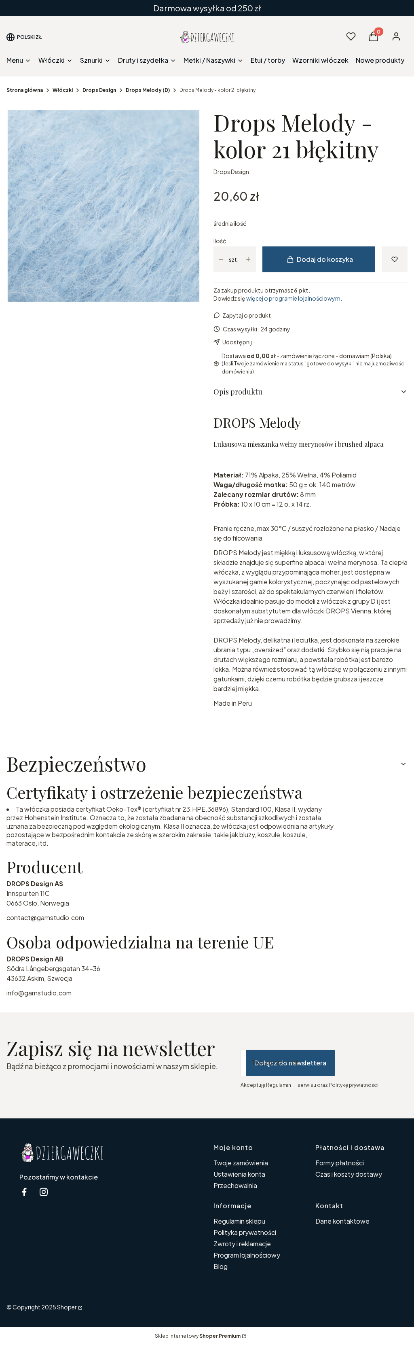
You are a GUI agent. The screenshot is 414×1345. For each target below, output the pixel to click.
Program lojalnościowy (246, 1255)
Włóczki (63, 90)
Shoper (67, 1307)
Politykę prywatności (353, 1085)
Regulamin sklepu (239, 1221)
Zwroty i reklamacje (242, 1243)
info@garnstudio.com (39, 993)
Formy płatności (339, 1162)
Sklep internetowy (198, 1336)
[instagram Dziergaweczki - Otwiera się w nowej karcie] (44, 1192)
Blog (220, 1266)
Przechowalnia (235, 1185)
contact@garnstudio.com (45, 917)
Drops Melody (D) (148, 90)
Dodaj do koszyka (325, 259)
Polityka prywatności (244, 1232)
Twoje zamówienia (240, 1162)
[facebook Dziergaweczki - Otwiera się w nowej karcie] (24, 1192)
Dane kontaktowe (342, 1221)
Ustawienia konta (239, 1174)
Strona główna (24, 90)
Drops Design (99, 90)
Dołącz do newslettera (290, 1063)
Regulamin (278, 1085)
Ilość (219, 240)
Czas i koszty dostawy (348, 1174)
